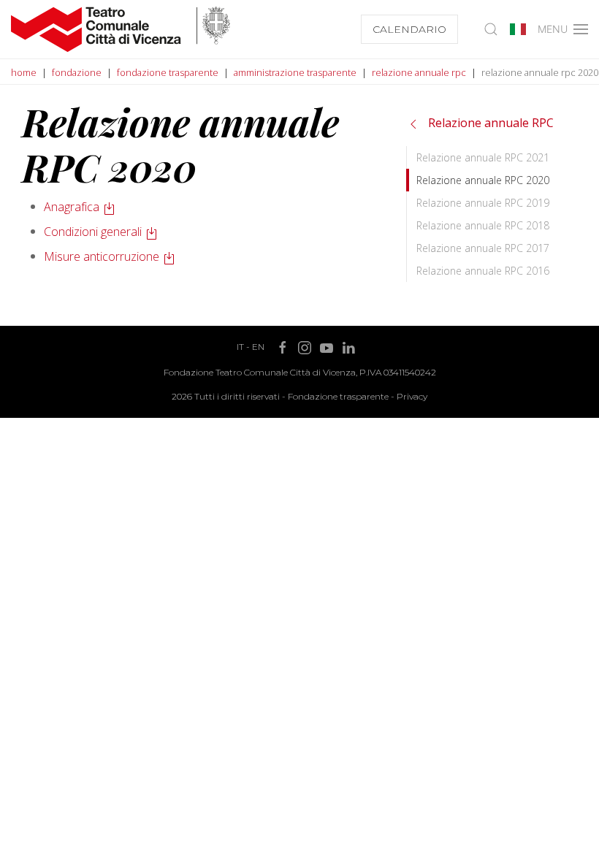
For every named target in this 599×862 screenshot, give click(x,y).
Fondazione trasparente (338, 396)
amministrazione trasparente (295, 72)
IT (240, 346)
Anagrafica (71, 207)
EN (258, 346)
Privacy (412, 396)
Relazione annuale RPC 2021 (482, 157)
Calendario (409, 29)
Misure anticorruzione (101, 256)
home (24, 72)
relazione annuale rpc (419, 72)
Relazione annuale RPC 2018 (482, 225)
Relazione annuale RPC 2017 (482, 248)
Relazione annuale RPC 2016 (482, 271)
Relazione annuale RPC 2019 (482, 203)
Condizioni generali (93, 232)
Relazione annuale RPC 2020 (482, 180)
